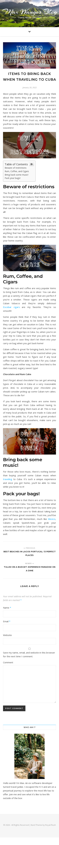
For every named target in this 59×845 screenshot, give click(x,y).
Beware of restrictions (15, 167)
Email (6, 621)
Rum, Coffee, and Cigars (17, 171)
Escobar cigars (11, 307)
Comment (8, 662)
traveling (7, 479)
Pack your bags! (12, 178)
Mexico (51, 518)
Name (7, 607)
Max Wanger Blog (29, 12)
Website (7, 635)
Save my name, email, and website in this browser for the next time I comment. (29, 654)
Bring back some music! (16, 174)
